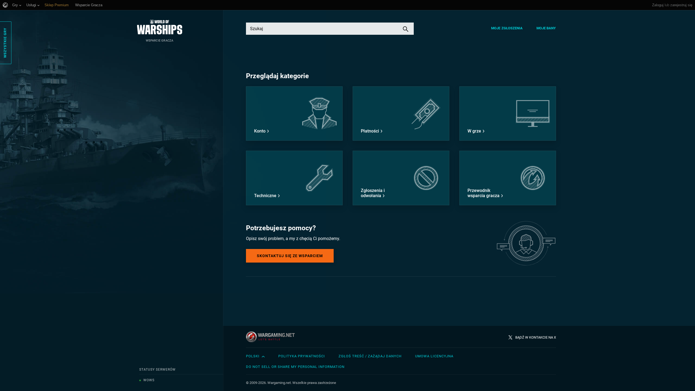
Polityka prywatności (301, 356)
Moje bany (546, 28)
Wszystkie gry (5, 43)
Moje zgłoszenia (507, 28)
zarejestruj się (681, 5)
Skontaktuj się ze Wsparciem (290, 256)
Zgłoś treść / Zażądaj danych (370, 356)
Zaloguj (658, 5)
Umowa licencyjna (434, 356)
